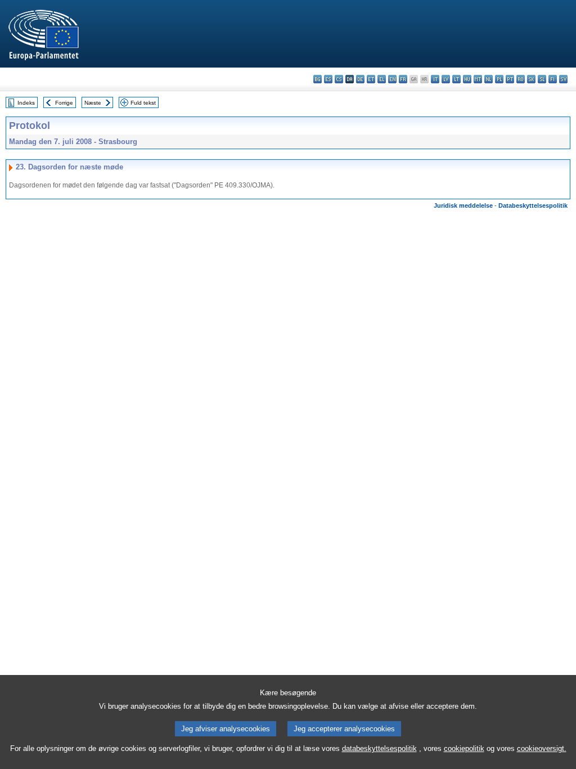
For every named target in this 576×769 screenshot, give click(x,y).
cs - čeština (339, 79)
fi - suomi (552, 79)
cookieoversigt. (541, 748)
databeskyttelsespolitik (379, 748)
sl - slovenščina (542, 79)
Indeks (26, 103)
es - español (328, 79)
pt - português (510, 79)
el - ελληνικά (381, 79)
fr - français (403, 79)
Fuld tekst (143, 103)
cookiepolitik (464, 748)
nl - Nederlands (488, 79)
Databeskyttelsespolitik (533, 205)
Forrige (64, 103)
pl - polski (499, 79)
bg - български (317, 79)
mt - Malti (478, 79)
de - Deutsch (360, 79)
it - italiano (435, 79)
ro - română (520, 79)
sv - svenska (563, 79)
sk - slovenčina (531, 79)
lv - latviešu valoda (446, 79)
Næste (92, 103)
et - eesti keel (371, 79)
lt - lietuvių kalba (456, 79)
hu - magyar (467, 79)
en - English (392, 79)
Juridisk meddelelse (463, 205)
